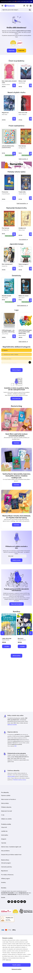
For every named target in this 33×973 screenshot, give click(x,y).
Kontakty (3, 882)
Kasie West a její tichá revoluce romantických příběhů (16, 435)
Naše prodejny (5, 803)
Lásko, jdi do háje (6, 638)
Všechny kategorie (16, 370)
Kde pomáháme (5, 850)
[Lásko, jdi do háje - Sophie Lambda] (8, 625)
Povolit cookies (16, 965)
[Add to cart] (14, 85)
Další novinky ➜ (23, 159)
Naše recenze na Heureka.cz (8, 799)
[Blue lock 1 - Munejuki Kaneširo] (24, 625)
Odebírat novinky (16, 560)
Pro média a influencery (7, 874)
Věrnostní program (6, 863)
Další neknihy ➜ (23, 341)
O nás (2, 815)
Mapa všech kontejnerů (16, 604)
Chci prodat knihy (16, 398)
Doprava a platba (5, 795)
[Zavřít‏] (31, 1)
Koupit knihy (11, 50)
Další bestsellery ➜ (22, 203)
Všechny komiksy (16, 655)
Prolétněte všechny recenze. (19, 779)
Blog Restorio (4, 870)
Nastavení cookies (16, 969)
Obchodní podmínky (6, 867)
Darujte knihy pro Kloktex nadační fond (11, 854)
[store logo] (9, 6)
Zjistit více (8, 959)
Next (31, 633)
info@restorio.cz (23, 893)
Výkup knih (4, 827)
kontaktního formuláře (7, 893)
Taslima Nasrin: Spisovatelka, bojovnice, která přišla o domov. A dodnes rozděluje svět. (16, 476)
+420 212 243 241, (11, 894)
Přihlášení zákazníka (6, 807)
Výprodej (3, 843)
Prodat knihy (21, 50)
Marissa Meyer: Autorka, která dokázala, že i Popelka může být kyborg (16, 517)
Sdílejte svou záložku (6, 819)
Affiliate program (5, 878)
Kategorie (3, 839)
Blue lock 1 (20, 638)
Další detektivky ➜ (22, 305)
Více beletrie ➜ (23, 239)
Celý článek (16, 443)
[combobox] (16, 9)
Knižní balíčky (4, 835)
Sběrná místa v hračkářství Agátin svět (11, 847)
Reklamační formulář (6, 811)
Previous (2, 633)
